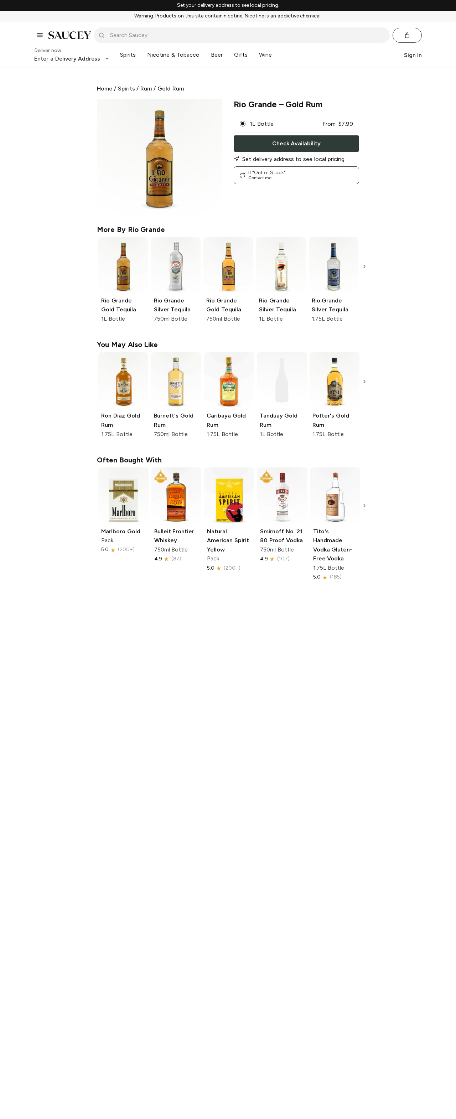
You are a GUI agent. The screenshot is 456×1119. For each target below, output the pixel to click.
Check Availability (296, 143)
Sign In (413, 54)
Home (104, 88)
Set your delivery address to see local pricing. (228, 5)
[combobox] (246, 35)
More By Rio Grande (131, 229)
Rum (146, 88)
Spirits (126, 88)
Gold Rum (170, 88)
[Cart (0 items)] (407, 35)
